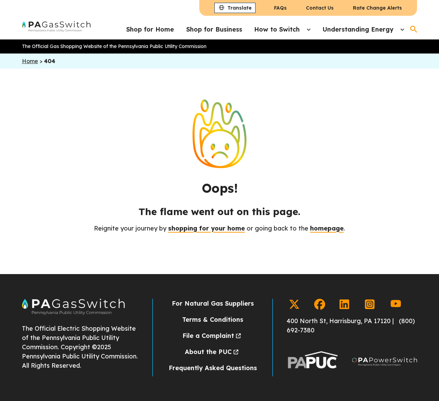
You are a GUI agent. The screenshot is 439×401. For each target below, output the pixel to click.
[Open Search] (413, 29)
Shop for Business (214, 29)
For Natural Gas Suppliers (213, 303)
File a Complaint (208, 336)
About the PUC (208, 352)
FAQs (280, 8)
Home (30, 61)
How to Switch (277, 29)
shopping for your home (206, 228)
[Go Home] (73, 313)
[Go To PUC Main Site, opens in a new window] (312, 363)
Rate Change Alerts (377, 8)
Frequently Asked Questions (213, 368)
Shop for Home (150, 29)
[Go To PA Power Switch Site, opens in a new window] (384, 363)
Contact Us (320, 8)
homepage (327, 228)
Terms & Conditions (212, 319)
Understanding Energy (357, 29)
